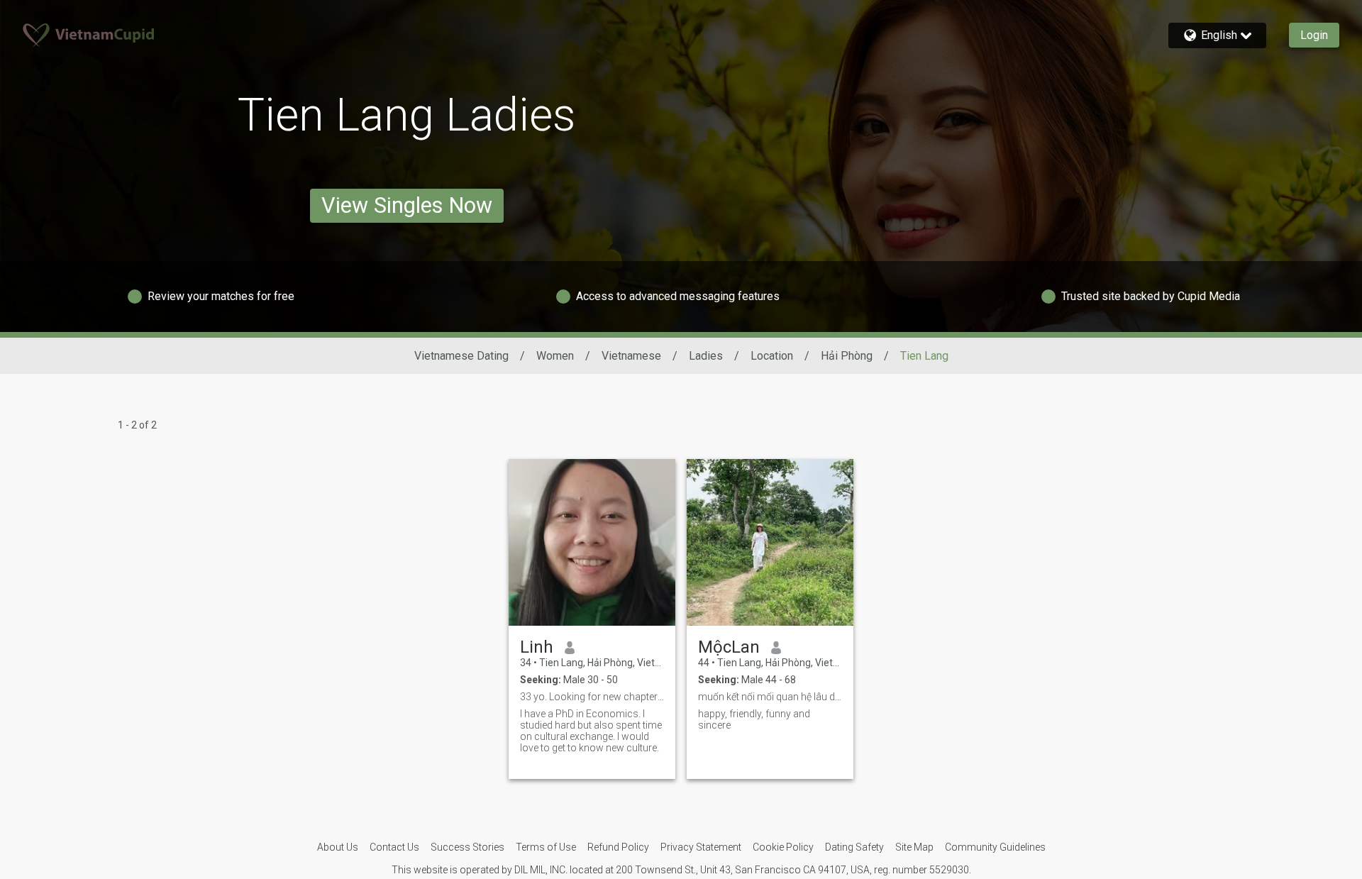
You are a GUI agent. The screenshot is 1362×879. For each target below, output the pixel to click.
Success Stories (467, 847)
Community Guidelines (995, 847)
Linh (536, 647)
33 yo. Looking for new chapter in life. (592, 696)
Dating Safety (854, 847)
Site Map (914, 847)
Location (772, 356)
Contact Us (394, 847)
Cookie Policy (783, 847)
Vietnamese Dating (461, 356)
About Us (337, 847)
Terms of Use (546, 847)
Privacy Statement (700, 847)
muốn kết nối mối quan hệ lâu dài (770, 696)
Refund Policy (618, 847)
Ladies (706, 356)
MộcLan (729, 647)
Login (1314, 35)
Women (555, 356)
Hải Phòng (847, 356)
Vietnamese (631, 356)
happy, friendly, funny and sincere (754, 719)
